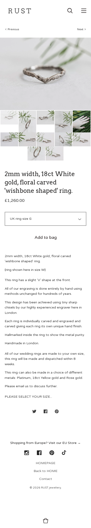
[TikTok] (64, 453)
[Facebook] (39, 453)
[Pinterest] (51, 453)
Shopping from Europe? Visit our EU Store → (45, 443)
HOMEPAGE (45, 463)
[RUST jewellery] (20, 10)
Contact (45, 479)
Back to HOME (45, 471)
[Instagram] (26, 453)
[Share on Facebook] (45, 412)
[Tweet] (34, 412)
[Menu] (83, 10)
